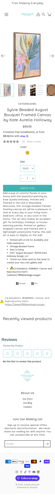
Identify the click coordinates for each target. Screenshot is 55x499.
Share (22, 283)
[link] (15, 141)
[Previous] (3, 56)
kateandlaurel (31, 484)
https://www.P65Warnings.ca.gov (25, 304)
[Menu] (6, 14)
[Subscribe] (47, 443)
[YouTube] (34, 472)
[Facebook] (21, 472)
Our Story (27, 398)
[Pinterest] (29, 472)
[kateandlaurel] (27, 14)
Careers (27, 406)
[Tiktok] (25, 472)
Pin (36, 283)
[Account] (38, 14)
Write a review (34, 141)
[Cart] (49, 14)
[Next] (52, 56)
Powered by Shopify (27, 487)
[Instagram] (16, 472)
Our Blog (27, 402)
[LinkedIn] (38, 472)
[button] (43, 14)
